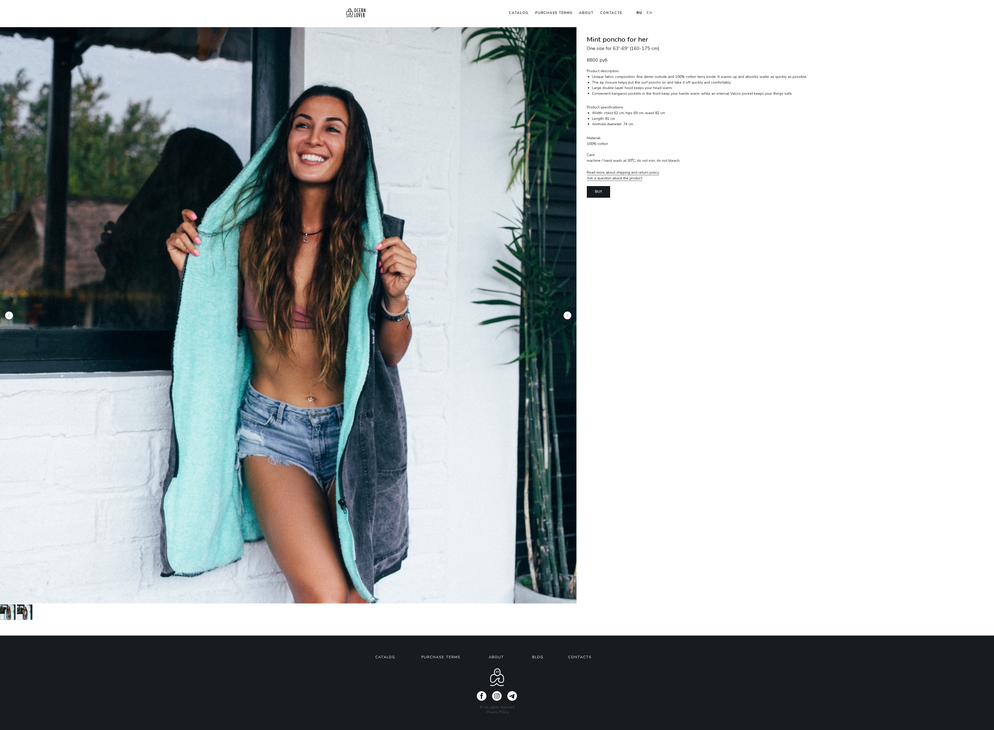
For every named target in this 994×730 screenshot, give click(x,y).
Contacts (611, 13)
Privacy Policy (497, 712)
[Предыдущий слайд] (9, 315)
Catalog (518, 13)
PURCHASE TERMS (441, 657)
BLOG (538, 657)
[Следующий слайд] (567, 315)
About (586, 13)
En (649, 13)
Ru (639, 13)
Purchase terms (554, 13)
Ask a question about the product (614, 178)
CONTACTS (580, 657)
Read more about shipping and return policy (623, 172)
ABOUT (496, 657)
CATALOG (385, 657)
